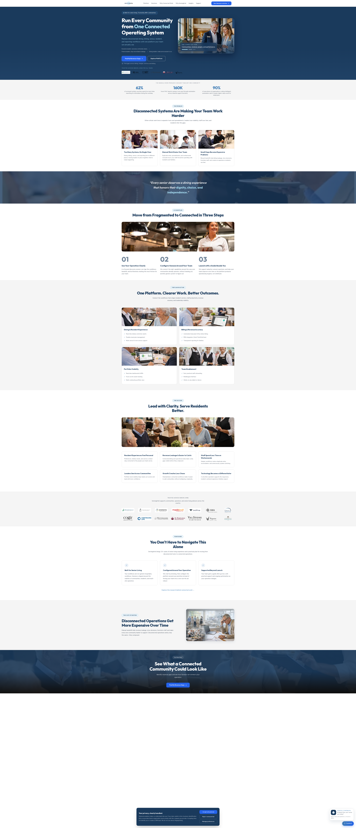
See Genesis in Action (220, 3)
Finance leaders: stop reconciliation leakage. (134, 51)
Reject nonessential (208, 817)
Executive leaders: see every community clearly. (134, 49)
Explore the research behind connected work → (178, 590)
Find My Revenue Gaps (133, 58)
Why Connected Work (166, 3)
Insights (191, 3)
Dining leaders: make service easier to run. (160, 51)
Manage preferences (208, 821)
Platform (146, 3)
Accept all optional (208, 812)
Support (198, 3)
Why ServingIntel (181, 3)
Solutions (154, 3)
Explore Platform (156, 58)
